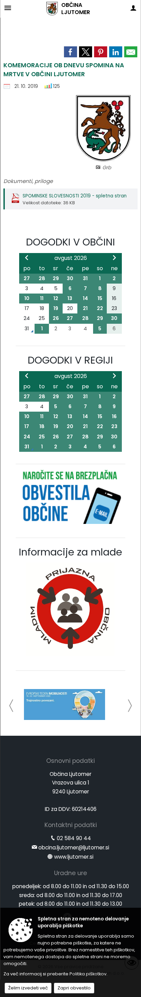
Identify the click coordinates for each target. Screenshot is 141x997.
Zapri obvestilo (74, 988)
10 (26, 298)
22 (100, 308)
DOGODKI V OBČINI (70, 242)
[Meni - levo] (8, 8)
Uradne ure (70, 873)
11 (41, 298)
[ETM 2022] (64, 704)
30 (70, 278)
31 (85, 278)
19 (55, 308)
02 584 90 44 (74, 838)
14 (85, 298)
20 (70, 426)
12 (55, 298)
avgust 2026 (70, 258)
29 (56, 278)
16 (114, 416)
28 (42, 278)
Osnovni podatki (70, 761)
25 (42, 436)
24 (27, 436)
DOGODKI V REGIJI (70, 360)
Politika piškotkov (87, 974)
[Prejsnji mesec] (26, 257)
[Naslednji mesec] (114, 257)
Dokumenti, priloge (28, 181)
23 (114, 426)
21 (85, 308)
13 (69, 298)
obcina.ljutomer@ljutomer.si (73, 847)
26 (56, 318)
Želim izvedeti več (28, 988)
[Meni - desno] (133, 8)
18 (41, 426)
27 (27, 278)
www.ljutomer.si (73, 856)
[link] (70, 51)
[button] (11, 705)
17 (26, 426)
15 (100, 298)
